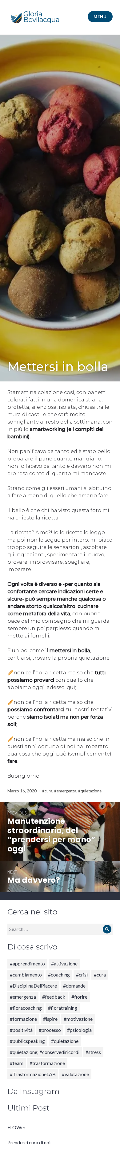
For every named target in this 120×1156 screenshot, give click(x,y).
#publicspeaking (27, 1041)
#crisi (82, 974)
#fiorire (79, 997)
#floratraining (62, 1008)
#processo (50, 1030)
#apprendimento (27, 963)
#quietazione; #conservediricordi (44, 1052)
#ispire (50, 1019)
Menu (100, 16)
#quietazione (90, 790)
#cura (47, 790)
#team (16, 1063)
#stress (93, 1052)
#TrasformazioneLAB (33, 1074)
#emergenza (65, 790)
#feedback (53, 997)
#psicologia (79, 1030)
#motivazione (78, 1019)
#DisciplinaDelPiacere (33, 985)
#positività (21, 1030)
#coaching (59, 974)
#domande (74, 985)
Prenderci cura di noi (28, 1142)
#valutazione (75, 1074)
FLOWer (16, 1127)
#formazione (23, 1019)
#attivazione (64, 963)
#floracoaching (26, 1008)
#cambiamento (26, 974)
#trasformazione (47, 1063)
